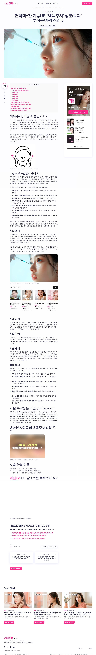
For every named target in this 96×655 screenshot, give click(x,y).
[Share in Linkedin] (4, 99)
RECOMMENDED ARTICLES (19, 110)
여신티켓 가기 (87, 3)
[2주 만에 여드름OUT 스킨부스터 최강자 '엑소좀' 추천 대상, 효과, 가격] (46, 557)
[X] (7, 647)
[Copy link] (4, 102)
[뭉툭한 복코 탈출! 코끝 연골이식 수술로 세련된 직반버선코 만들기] (48, 600)
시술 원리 (15, 98)
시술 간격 (15, 96)
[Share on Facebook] (4, 95)
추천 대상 (15, 100)
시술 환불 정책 (15, 106)
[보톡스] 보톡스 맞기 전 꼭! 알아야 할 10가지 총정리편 (28, 538)
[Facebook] (4, 647)
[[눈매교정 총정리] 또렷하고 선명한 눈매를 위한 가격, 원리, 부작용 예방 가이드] (78, 600)
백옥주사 (11, 544)
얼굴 (54, 25)
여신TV (15, 478)
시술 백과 (49, 25)
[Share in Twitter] (4, 92)
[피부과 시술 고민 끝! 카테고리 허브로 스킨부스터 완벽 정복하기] (18, 600)
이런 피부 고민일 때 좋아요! (20, 90)
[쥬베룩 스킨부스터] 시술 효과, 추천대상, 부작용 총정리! (29, 535)
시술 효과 (15, 92)
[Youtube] (13, 647)
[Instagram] (10, 647)
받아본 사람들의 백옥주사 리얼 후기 (21, 104)
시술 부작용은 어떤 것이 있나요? (20, 102)
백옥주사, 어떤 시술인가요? (19, 88)
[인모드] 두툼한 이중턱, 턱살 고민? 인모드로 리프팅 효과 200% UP (32, 533)
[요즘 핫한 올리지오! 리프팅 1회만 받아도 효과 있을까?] (21, 557)
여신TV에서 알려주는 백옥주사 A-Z (21, 108)
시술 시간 (15, 94)
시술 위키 (36, 7)
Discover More (9, 622)
